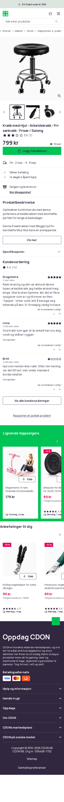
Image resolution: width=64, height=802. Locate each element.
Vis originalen (9, 339)
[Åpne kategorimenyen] (58, 14)
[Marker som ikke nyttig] (59, 313)
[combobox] (32, 21)
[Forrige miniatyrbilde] (4, 112)
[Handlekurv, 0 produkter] (50, 14)
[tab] (17, 112)
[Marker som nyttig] (53, 313)
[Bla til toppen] (56, 621)
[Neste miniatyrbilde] (60, 112)
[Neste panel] (57, 441)
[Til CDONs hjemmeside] (5, 14)
